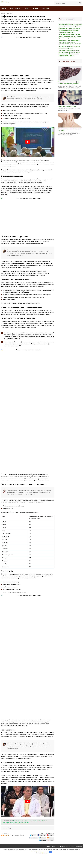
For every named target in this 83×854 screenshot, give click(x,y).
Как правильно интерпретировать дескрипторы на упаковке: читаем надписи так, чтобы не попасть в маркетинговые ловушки (69, 53)
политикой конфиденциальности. (39, 851)
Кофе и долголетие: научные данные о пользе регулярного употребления (70, 25)
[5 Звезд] (8, 835)
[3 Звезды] (5, 835)
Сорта (26, 8)
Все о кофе (45, 8)
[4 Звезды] (7, 835)
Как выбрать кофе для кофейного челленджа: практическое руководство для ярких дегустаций (70, 42)
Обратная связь (51, 846)
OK (50, 851)
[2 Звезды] (3, 835)
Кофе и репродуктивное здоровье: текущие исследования (69, 47)
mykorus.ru (44, 853)
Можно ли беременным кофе (67, 106)
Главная (3, 8)
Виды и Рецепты (15, 8)
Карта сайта (79, 846)
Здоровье (35, 8)
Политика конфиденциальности (65, 846)
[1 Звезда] (2, 835)
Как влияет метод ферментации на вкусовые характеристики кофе (69, 29)
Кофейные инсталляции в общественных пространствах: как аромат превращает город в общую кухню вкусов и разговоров (70, 35)
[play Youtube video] (27, 142)
